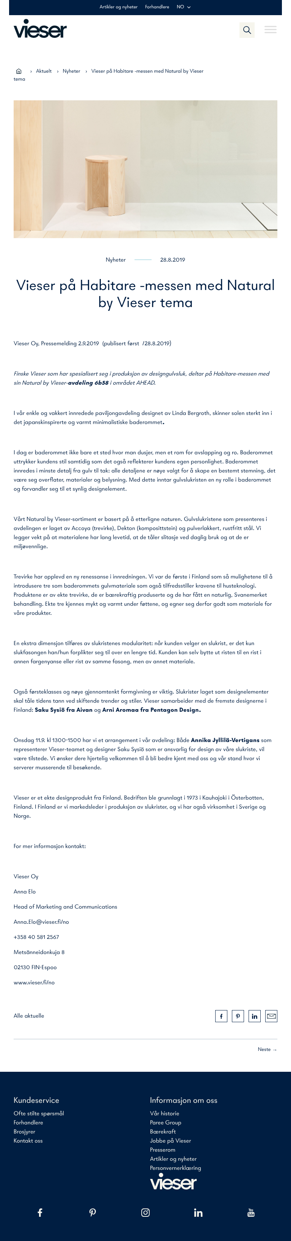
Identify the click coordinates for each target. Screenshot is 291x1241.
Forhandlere (157, 7)
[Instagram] (145, 1212)
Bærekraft (163, 1132)
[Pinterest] (92, 1212)
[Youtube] (251, 1212)
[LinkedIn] (198, 1212)
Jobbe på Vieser (170, 1141)
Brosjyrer (24, 1132)
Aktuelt (44, 71)
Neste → (267, 1049)
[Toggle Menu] (270, 26)
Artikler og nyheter (119, 7)
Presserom (162, 1150)
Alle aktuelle (29, 1016)
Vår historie (164, 1114)
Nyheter (71, 71)
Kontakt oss (28, 1141)
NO (180, 7)
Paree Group (165, 1123)
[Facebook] (40, 1212)
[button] (247, 30)
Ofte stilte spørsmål (39, 1114)
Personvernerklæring (175, 1168)
